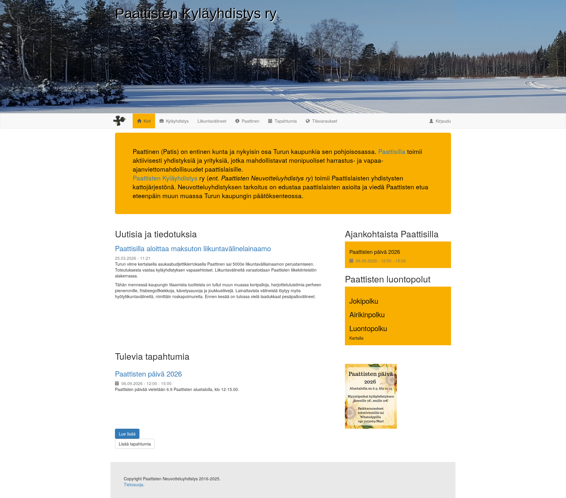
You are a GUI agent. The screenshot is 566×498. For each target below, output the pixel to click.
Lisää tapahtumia (135, 444)
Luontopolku (368, 328)
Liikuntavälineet (212, 121)
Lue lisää (127, 434)
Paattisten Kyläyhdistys (165, 177)
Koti (147, 121)
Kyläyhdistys (177, 121)
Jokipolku (363, 300)
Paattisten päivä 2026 (374, 251)
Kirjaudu (443, 121)
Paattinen (250, 121)
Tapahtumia (286, 121)
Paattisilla (391, 151)
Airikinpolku (367, 314)
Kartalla (356, 338)
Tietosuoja (133, 484)
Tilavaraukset (324, 121)
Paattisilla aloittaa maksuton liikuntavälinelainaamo (193, 248)
